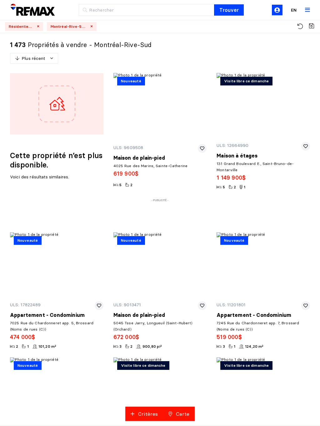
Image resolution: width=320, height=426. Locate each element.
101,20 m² (47, 346)
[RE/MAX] (28, 10)
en (294, 10)
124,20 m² (254, 346)
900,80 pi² (152, 346)
